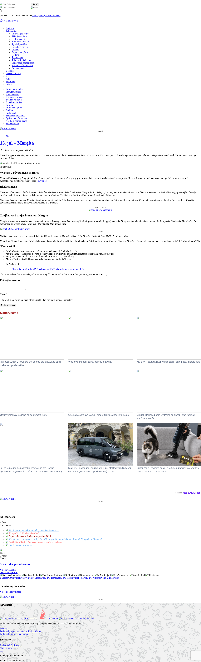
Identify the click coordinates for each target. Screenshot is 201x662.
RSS (11, 645)
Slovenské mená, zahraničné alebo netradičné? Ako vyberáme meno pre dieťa (48, 269)
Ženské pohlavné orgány (20, 545)
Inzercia (17, 645)
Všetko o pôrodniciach (22, 65)
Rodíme (15, 55)
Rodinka (10, 28)
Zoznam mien (18, 68)
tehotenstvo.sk (12, 20)
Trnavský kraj (85, 578)
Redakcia (4, 645)
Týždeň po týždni (20, 44)
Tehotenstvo (11, 31)
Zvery (8, 76)
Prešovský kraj (27, 578)
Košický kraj (73, 578)
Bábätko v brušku (20, 47)
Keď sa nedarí (18, 39)
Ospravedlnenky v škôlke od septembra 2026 (29, 536)
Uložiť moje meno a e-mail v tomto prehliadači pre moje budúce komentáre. (38, 300)
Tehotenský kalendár (21, 60)
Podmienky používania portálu (14, 634)
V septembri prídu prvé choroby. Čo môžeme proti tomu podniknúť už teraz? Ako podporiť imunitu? (55, 539)
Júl (7, 136)
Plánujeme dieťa (19, 36)
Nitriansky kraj (100, 578)
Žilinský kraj (113, 578)
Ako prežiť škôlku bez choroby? (23, 533)
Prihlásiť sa (5, 628)
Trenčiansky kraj (58, 578)
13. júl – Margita (17, 143)
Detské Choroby (13, 73)
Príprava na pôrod (20, 52)
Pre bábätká (88, 618)
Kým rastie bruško (20, 41)
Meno (3, 294)
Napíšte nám (6, 648)
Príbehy (15, 49)
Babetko (10, 71)
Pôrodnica (10, 81)
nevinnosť (43, 181)
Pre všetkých (31, 618)
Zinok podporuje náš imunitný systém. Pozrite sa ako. (33, 530)
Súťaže (9, 84)
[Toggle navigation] (1, 20)
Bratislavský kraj (42, 578)
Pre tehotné (53, 618)
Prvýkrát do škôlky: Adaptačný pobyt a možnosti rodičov (35, 542)
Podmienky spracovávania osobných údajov (20, 631)
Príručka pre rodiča (20, 33)
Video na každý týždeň (10, 592)
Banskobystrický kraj (10, 578)
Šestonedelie (17, 57)
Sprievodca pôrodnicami (23, 63)
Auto (8, 79)
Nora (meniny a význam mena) (46, 15)
